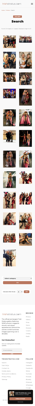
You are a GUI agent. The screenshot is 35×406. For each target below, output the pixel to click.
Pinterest (29, 382)
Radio (28, 336)
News (28, 325)
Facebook (29, 368)
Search (4, 362)
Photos (8, 10)
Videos (28, 319)
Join (12, 353)
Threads (28, 376)
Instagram (29, 362)
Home (3, 10)
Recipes (28, 328)
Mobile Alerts (6, 371)
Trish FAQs (5, 365)
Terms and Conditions (9, 374)
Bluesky (28, 379)
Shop (27, 322)
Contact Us (5, 368)
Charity (28, 333)
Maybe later (20, 401)
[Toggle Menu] (32, 4)
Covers (28, 331)
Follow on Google (20, 398)
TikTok (28, 371)
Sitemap (4, 379)
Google (28, 388)
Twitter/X (29, 365)
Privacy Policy (6, 376)
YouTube (29, 374)
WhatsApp (29, 385)
